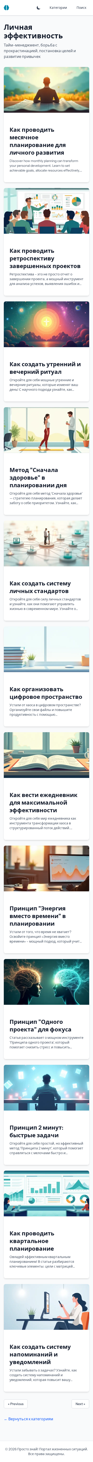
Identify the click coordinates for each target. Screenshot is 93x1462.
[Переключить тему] (38, 7)
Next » (80, 1404)
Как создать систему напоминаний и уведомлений (40, 1354)
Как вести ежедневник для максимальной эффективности (44, 803)
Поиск (81, 7)
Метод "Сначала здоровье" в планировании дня (38, 478)
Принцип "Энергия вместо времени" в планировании (38, 916)
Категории (58, 7)
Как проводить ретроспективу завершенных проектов (45, 258)
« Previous (16, 1404)
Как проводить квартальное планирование (32, 1241)
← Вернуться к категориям (28, 1418)
